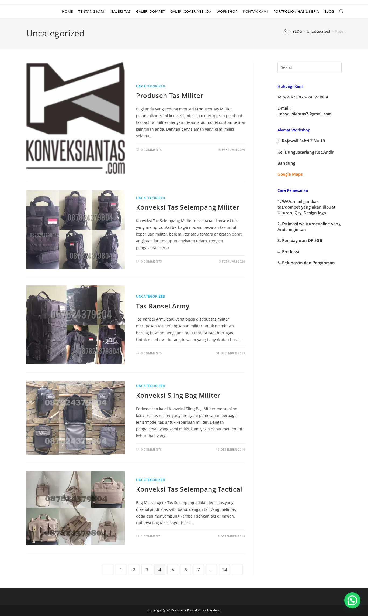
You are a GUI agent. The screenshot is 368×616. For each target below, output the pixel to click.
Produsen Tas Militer (169, 95)
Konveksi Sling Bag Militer (178, 395)
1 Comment (150, 536)
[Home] (285, 31)
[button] (352, 600)
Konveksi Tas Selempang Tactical (189, 489)
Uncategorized (150, 86)
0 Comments (151, 150)
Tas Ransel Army (162, 305)
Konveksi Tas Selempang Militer (187, 207)
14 (224, 569)
